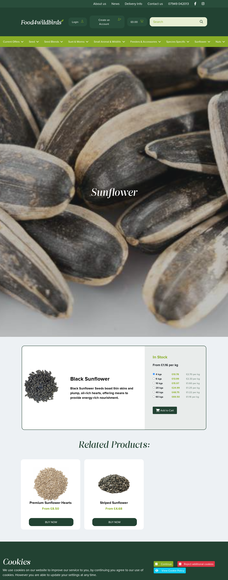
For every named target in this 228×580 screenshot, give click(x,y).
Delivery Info (133, 3)
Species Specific (175, 41)
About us (99, 3)
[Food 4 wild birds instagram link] (203, 3)
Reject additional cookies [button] (198, 564)
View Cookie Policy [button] (172, 570)
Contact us (155, 3)
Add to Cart (167, 410)
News (115, 3)
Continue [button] (166, 564)
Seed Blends (51, 41)
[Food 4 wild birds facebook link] (195, 3)
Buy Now (51, 522)
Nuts (218, 41)
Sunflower (200, 41)
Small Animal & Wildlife (107, 41)
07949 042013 (178, 3)
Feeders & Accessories (143, 41)
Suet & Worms (76, 41)
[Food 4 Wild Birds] (42, 22)
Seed (32, 41)
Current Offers (11, 41)
